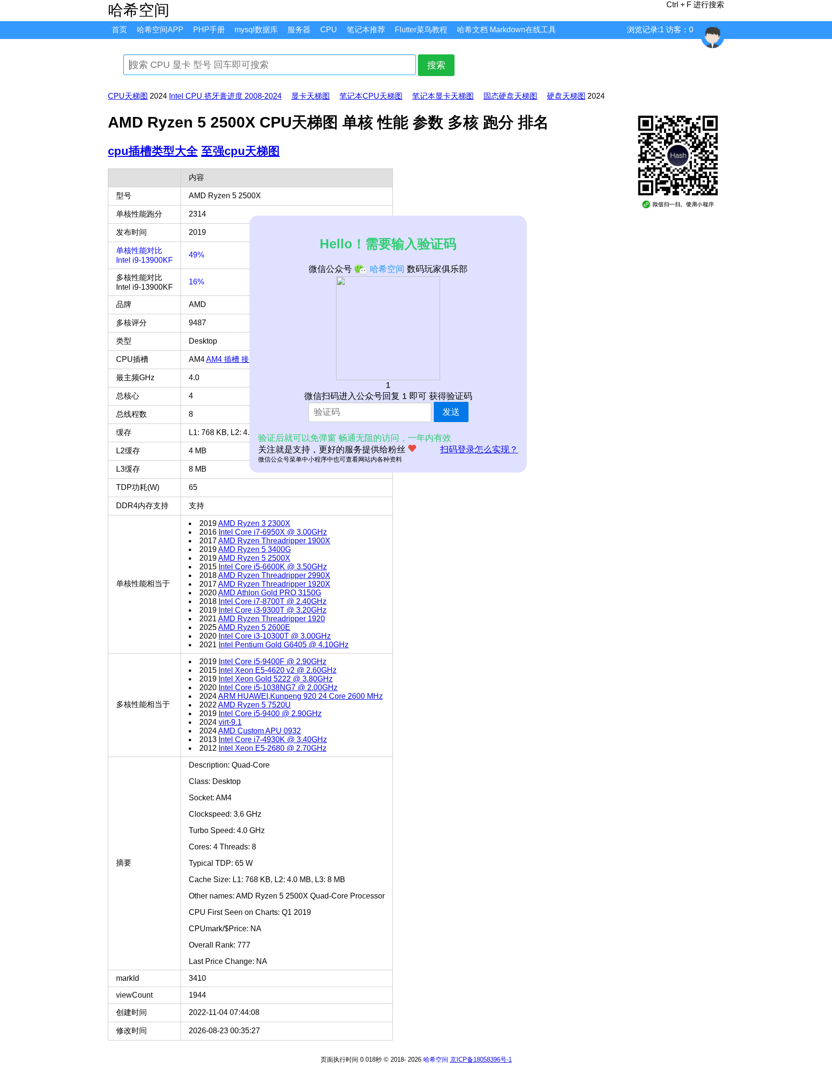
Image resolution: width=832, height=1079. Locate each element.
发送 (451, 412)
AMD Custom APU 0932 (259, 731)
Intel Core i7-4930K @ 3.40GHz (273, 739)
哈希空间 (435, 1059)
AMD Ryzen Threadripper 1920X (274, 584)
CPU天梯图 (128, 96)
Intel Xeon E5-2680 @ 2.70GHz (272, 748)
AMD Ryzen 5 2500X (254, 558)
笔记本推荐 (366, 30)
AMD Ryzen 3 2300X (254, 523)
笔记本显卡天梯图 (443, 96)
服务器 (299, 30)
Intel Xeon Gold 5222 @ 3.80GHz (276, 679)
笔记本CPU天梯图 (371, 96)
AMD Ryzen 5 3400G (254, 549)
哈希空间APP (160, 30)
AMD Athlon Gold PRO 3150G (269, 593)
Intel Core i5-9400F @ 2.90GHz (272, 661)
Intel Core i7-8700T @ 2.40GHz (272, 601)
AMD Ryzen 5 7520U (254, 705)
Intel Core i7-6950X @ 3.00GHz (273, 532)
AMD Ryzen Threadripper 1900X (274, 541)
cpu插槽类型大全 (153, 150)
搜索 (436, 65)
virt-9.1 (230, 722)
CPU (328, 30)
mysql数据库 (256, 30)
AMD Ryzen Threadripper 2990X (274, 575)
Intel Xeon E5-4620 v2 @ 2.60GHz (278, 670)
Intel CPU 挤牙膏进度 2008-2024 (225, 96)
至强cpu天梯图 (240, 150)
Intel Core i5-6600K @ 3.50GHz (273, 567)
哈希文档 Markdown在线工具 (506, 30)
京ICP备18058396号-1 (481, 1059)
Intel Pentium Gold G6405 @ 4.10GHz (284, 645)
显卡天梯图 (310, 96)
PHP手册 (209, 30)
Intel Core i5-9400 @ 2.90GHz (270, 713)
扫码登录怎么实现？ (479, 449)
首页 (119, 30)
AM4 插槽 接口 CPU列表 (248, 359)
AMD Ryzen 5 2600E (254, 627)
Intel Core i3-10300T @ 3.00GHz (275, 636)
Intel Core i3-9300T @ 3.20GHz (272, 610)
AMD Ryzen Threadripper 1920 (271, 619)
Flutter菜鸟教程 (421, 30)
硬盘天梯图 (566, 96)
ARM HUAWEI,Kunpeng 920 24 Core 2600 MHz (300, 696)
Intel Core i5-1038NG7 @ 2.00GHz (278, 687)
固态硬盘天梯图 (510, 96)
